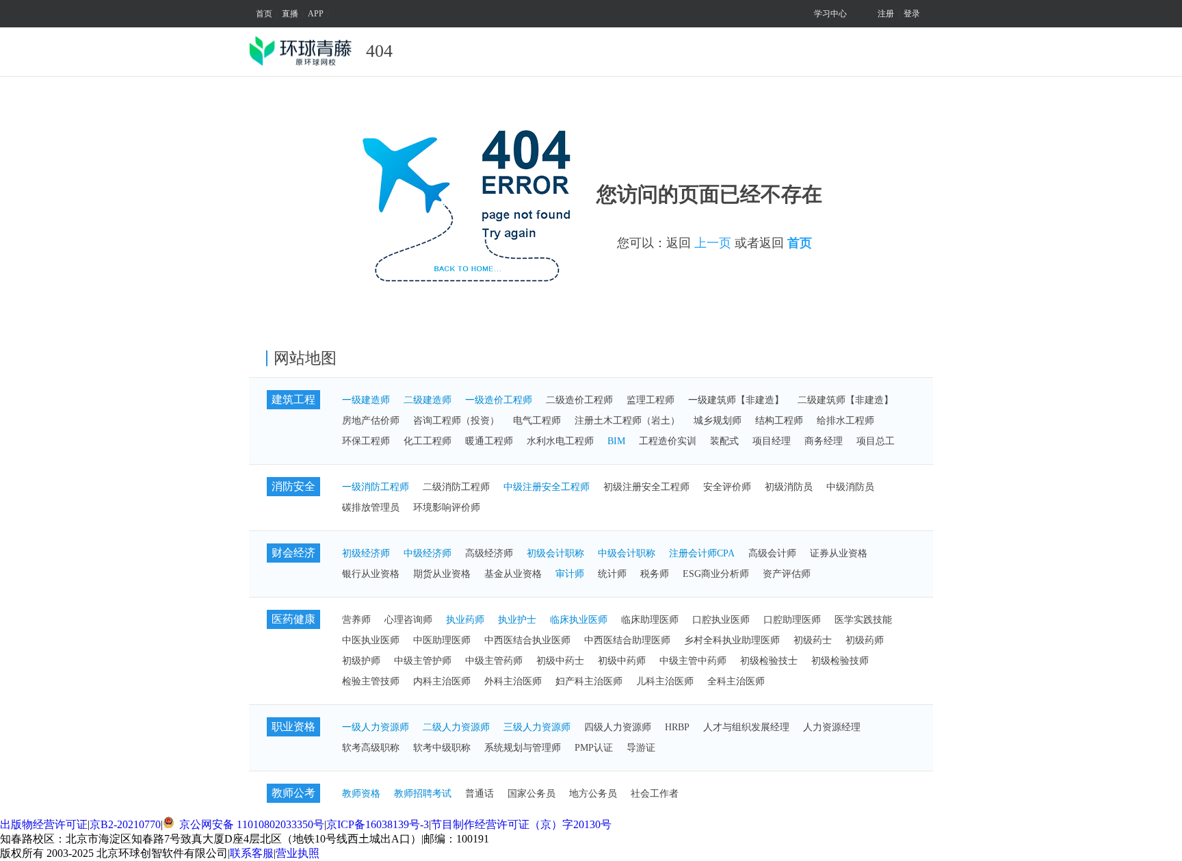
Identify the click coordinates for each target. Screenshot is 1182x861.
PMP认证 (594, 748)
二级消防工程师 (456, 487)
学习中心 (830, 13)
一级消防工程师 (375, 487)
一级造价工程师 (498, 400)
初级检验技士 (769, 661)
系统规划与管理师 (522, 748)
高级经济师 (489, 553)
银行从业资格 (370, 574)
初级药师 (864, 640)
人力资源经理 (832, 727)
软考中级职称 (442, 748)
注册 (886, 13)
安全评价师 (727, 487)
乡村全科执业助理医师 (732, 640)
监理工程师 (650, 400)
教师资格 (361, 793)
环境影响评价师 (446, 507)
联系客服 (252, 853)
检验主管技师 (370, 681)
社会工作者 (655, 793)
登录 (912, 13)
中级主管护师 (422, 661)
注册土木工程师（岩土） (627, 420)
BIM (616, 441)
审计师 (569, 574)
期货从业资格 (442, 574)
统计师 (612, 574)
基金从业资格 (513, 574)
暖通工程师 (489, 441)
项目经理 (771, 441)
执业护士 (517, 620)
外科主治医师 (513, 681)
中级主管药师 (494, 661)
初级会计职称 (555, 553)
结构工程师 (779, 420)
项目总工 (875, 441)
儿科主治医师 (665, 681)
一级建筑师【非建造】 (736, 400)
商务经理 (823, 441)
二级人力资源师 (456, 727)
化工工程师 (427, 441)
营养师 (356, 620)
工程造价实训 (667, 441)
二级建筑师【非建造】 (845, 400)
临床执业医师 (578, 620)
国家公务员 (531, 793)
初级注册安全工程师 (646, 487)
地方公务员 (593, 793)
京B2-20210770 (125, 824)
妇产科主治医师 (588, 681)
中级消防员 (850, 487)
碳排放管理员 (370, 507)
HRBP (677, 727)
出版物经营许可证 (44, 824)
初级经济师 (366, 553)
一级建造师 (366, 400)
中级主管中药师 (692, 661)
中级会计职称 (626, 553)
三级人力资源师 (536, 727)
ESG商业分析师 (716, 574)
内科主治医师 (442, 681)
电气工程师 (537, 420)
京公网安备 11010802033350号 (250, 824)
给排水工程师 (845, 420)
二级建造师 (427, 400)
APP (316, 13)
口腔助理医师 (792, 620)
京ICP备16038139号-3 (377, 824)
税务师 (654, 574)
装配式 (724, 441)
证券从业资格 (838, 553)
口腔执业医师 (721, 620)
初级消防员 (789, 487)
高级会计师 (772, 553)
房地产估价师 (370, 420)
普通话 (479, 793)
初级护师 (361, 661)
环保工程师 (366, 441)
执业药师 (465, 620)
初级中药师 (622, 661)
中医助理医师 (442, 640)
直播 (290, 13)
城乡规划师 (717, 420)
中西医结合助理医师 (627, 640)
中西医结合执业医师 (527, 640)
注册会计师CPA (702, 553)
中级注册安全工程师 (546, 487)
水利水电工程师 (560, 441)
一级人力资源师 (375, 727)
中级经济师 (427, 553)
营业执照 (297, 853)
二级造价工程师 (579, 400)
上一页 (712, 243)
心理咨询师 (408, 620)
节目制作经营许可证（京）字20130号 (521, 824)
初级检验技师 (840, 661)
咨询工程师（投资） (456, 420)
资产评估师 (787, 574)
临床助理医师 (650, 620)
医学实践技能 (863, 620)
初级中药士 (560, 661)
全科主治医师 (736, 681)
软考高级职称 (370, 748)
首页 (264, 13)
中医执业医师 (370, 640)
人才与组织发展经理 (746, 727)
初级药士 (812, 640)
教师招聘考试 (422, 793)
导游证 (641, 748)
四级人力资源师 (617, 727)
